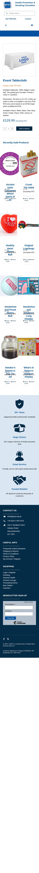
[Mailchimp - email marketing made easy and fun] (19, 624)
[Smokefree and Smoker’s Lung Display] (29, 285)
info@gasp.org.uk (14, 516)
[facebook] (4, 639)
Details (14, 198)
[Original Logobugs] (29, 224)
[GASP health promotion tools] (7, 1)
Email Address (10, 604)
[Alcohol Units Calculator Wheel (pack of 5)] (10, 163)
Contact (28, 19)
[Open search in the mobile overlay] (19, 13)
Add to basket (24, 129)
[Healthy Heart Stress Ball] (10, 224)
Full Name (8, 611)
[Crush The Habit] (29, 163)
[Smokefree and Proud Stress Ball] (10, 285)
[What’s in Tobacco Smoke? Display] (29, 346)
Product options (27, 260)
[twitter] (8, 639)
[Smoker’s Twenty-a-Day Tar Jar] (10, 346)
